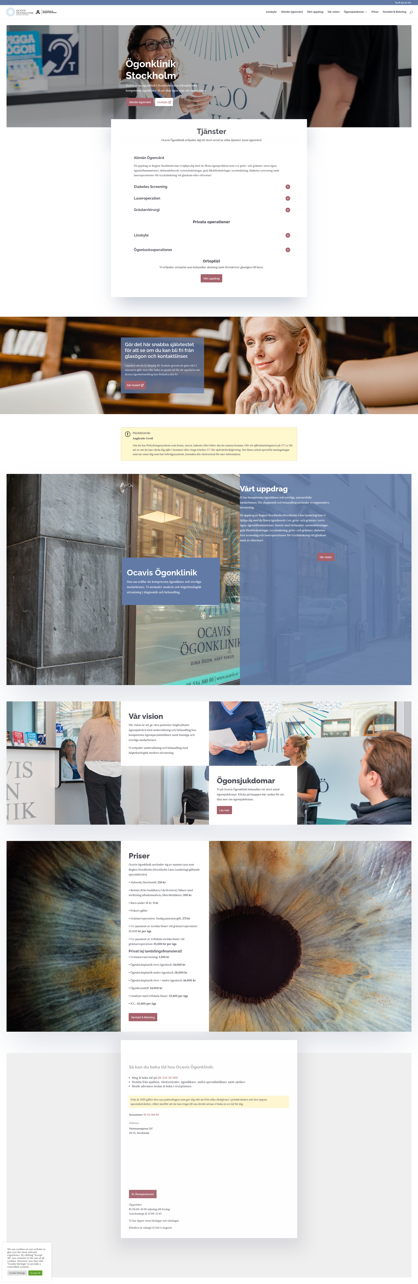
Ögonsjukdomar (354, 12)
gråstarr (311, 520)
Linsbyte (271, 12)
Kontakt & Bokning (394, 12)
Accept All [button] (35, 1273)
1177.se (285, 445)
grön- (296, 520)
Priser (375, 12)
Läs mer (224, 810)
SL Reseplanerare (143, 1194)
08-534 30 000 (404, 2)
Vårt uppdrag (315, 12)
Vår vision (334, 12)
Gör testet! (133, 385)
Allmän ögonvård (292, 12)
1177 (209, 449)
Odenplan (185, 85)
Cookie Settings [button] (17, 1273)
